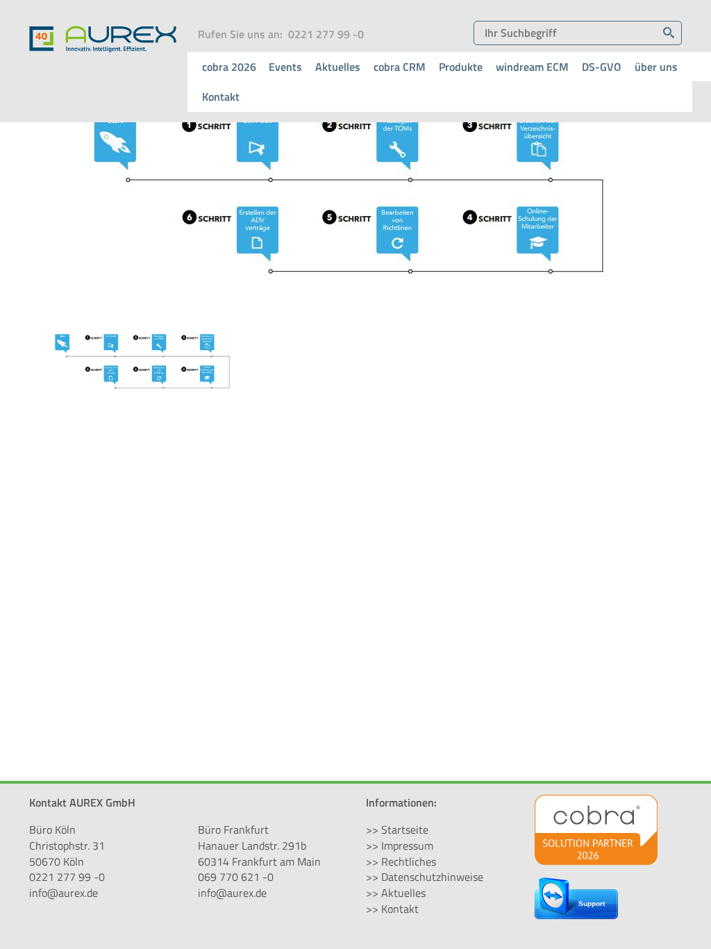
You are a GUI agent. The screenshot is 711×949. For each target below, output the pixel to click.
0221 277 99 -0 (326, 34)
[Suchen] (668, 32)
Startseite (404, 829)
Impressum (407, 845)
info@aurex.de (63, 892)
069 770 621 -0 (236, 876)
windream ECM (532, 66)
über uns (656, 66)
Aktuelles (337, 66)
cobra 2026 (229, 66)
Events (285, 66)
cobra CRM (400, 66)
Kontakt (221, 96)
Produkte (461, 66)
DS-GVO (601, 66)
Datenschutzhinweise (432, 876)
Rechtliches (408, 861)
